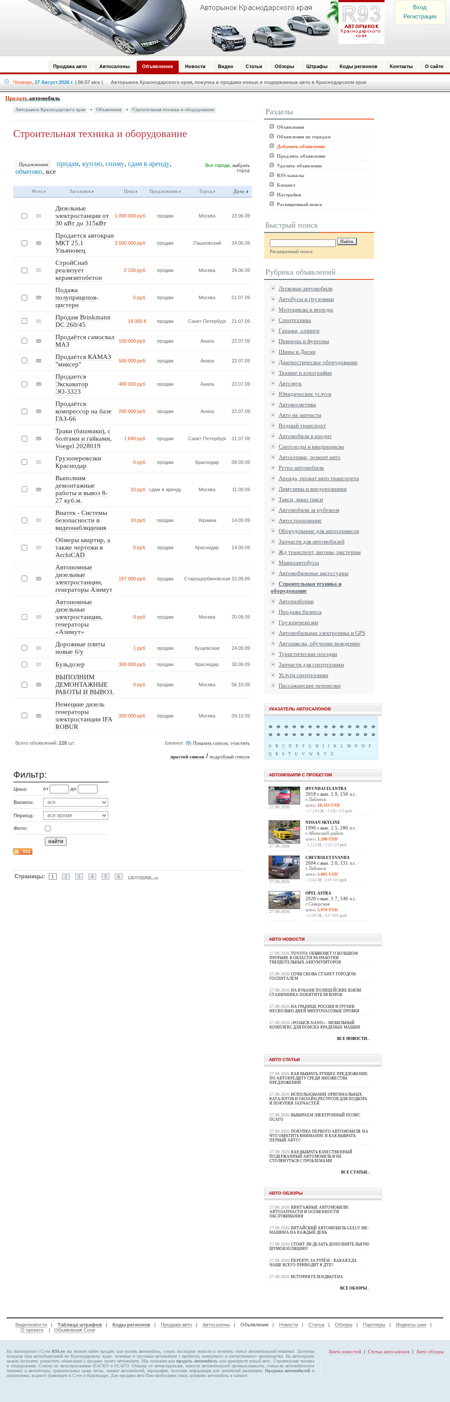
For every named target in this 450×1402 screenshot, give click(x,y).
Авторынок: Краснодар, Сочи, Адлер (203, 27)
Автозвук (290, 383)
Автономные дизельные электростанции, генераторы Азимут (83, 578)
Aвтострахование (300, 520)
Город (206, 191)
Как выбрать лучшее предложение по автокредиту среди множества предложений (318, 1078)
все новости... (353, 1038)
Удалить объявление (299, 165)
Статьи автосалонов (389, 1351)
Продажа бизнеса (300, 612)
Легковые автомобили (306, 288)
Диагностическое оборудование (318, 362)
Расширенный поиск (299, 204)
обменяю (28, 171)
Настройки (289, 194)
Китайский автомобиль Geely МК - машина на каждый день (319, 1230)
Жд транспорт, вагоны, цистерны (320, 552)
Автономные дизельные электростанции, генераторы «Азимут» (78, 616)
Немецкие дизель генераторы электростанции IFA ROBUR (83, 715)
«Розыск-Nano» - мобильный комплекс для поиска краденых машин (314, 1025)
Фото (37, 191)
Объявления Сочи (74, 1330)
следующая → (143, 876)
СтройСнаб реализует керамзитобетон (78, 270)
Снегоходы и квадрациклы (311, 446)
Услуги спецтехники (303, 675)
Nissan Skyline (322, 822)
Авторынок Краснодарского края (50, 109)
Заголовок (80, 191)
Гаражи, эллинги (299, 330)
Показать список (210, 743)
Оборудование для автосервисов (319, 531)
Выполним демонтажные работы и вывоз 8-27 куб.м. (81, 489)
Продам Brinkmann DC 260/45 (83, 321)
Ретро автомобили (301, 467)
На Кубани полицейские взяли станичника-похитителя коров (315, 992)
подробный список (230, 756)
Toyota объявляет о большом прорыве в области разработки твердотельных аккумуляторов (313, 957)
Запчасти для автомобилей (312, 541)
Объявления (108, 109)
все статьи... (355, 1172)
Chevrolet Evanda (327, 857)
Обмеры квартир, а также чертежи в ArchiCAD (82, 547)
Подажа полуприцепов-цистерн (76, 297)
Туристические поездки (308, 654)
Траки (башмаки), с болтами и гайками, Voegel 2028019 (83, 438)
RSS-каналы (291, 175)
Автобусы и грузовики (306, 299)
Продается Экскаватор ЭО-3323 (71, 384)
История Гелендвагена (317, 1277)
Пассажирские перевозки (310, 685)
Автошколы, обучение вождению (319, 643)
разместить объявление (61, 1361)
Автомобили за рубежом (309, 510)
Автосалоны (216, 1324)
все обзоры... (355, 1288)
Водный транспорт (302, 425)
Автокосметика (297, 404)
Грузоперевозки (298, 622)
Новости (288, 1324)
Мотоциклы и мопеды (306, 309)
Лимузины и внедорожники (313, 488)
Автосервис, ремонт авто (310, 457)
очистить (240, 743)
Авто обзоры (429, 1351)
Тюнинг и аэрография (305, 373)
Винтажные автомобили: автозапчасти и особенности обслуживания (309, 1211)
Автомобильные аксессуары (313, 573)
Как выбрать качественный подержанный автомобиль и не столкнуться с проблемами (310, 1156)
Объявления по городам (304, 136)
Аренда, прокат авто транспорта (319, 478)
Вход (420, 7)
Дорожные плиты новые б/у (80, 648)
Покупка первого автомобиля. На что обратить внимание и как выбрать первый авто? (318, 1135)
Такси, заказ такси (301, 499)
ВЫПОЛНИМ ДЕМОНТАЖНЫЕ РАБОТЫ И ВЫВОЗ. (84, 685)
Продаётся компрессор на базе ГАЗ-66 (83, 411)
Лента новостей (344, 1351)
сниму (114, 163)
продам (68, 163)
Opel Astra (318, 893)
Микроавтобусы (299, 562)
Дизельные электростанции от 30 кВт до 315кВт (82, 216)
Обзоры (343, 1324)
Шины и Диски (297, 351)
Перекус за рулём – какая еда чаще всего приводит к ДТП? (313, 1262)
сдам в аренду (149, 163)
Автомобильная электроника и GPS (322, 633)
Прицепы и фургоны (304, 341)
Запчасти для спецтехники (311, 664)
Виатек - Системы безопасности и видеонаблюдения (81, 520)
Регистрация (419, 16)
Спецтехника (295, 320)
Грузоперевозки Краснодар (78, 462)
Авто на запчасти (300, 415)
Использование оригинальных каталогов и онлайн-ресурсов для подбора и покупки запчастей (318, 1098)
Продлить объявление (301, 156)
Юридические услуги (305, 394)
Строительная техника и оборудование (173, 109)
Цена (129, 191)
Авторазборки (296, 601)
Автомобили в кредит (305, 436)
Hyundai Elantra (326, 788)
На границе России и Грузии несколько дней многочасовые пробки (314, 1008)
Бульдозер (70, 664)
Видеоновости (31, 1324)
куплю (92, 163)
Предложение (163, 191)
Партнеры (374, 1324)
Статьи (316, 1324)
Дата (238, 191)
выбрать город (241, 168)
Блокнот (286, 185)
